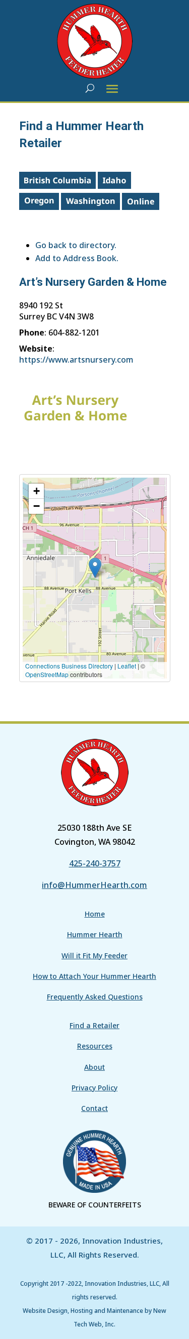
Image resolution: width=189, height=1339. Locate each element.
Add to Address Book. (76, 258)
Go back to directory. (75, 245)
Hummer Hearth (94, 934)
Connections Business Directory (69, 665)
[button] (95, 567)
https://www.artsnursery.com (76, 359)
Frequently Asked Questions (95, 996)
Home (95, 914)
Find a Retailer (94, 1025)
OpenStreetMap (47, 674)
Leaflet (126, 665)
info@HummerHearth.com (94, 884)
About (94, 1067)
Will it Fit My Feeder (94, 955)
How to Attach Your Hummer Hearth (94, 976)
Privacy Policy (94, 1087)
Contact (94, 1108)
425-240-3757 (94, 863)
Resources (94, 1046)
